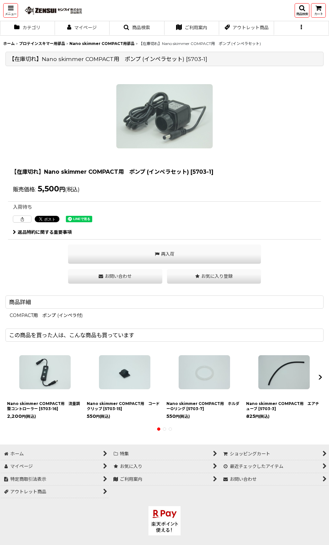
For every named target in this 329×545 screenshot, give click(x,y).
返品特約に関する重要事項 (45, 232)
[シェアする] (22, 219)
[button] (10, 10)
